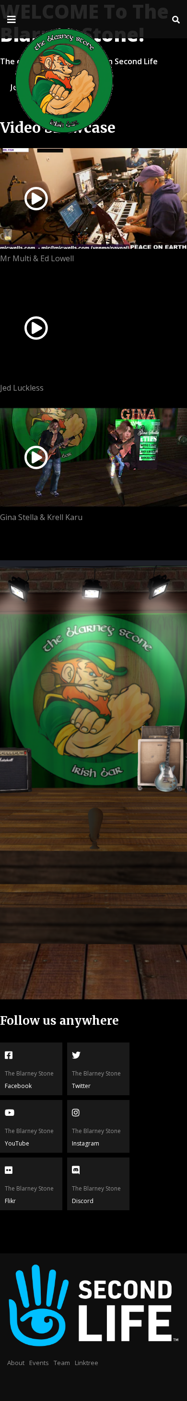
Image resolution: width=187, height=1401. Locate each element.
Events (39, 1362)
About (15, 1362)
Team (62, 1362)
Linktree (86, 1362)
